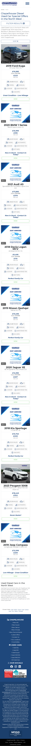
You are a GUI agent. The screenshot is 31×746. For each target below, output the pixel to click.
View (15, 99)
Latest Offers (16, 635)
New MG (16, 622)
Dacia (19, 609)
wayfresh (19, 744)
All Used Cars (16, 660)
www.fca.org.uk (17, 701)
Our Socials (16, 663)
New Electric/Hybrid (16, 632)
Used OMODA (16, 655)
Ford (23, 609)
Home (2, 9)
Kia (13, 611)
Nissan (16, 611)
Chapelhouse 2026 (11, 740)
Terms (18, 740)
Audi (12, 609)
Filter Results (14, 23)
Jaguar (27, 609)
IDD (24, 742)
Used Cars (16, 645)
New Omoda (16, 630)
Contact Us (16, 637)
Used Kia (15, 647)
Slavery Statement (18, 742)
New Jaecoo (16, 627)
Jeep (10, 611)
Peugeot (21, 611)
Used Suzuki (16, 652)
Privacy (11, 742)
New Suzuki (15, 625)
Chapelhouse (16, 620)
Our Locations (16, 639)
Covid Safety (16, 642)
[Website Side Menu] (27, 4)
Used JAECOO (16, 657)
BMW (15, 609)
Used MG (16, 650)
